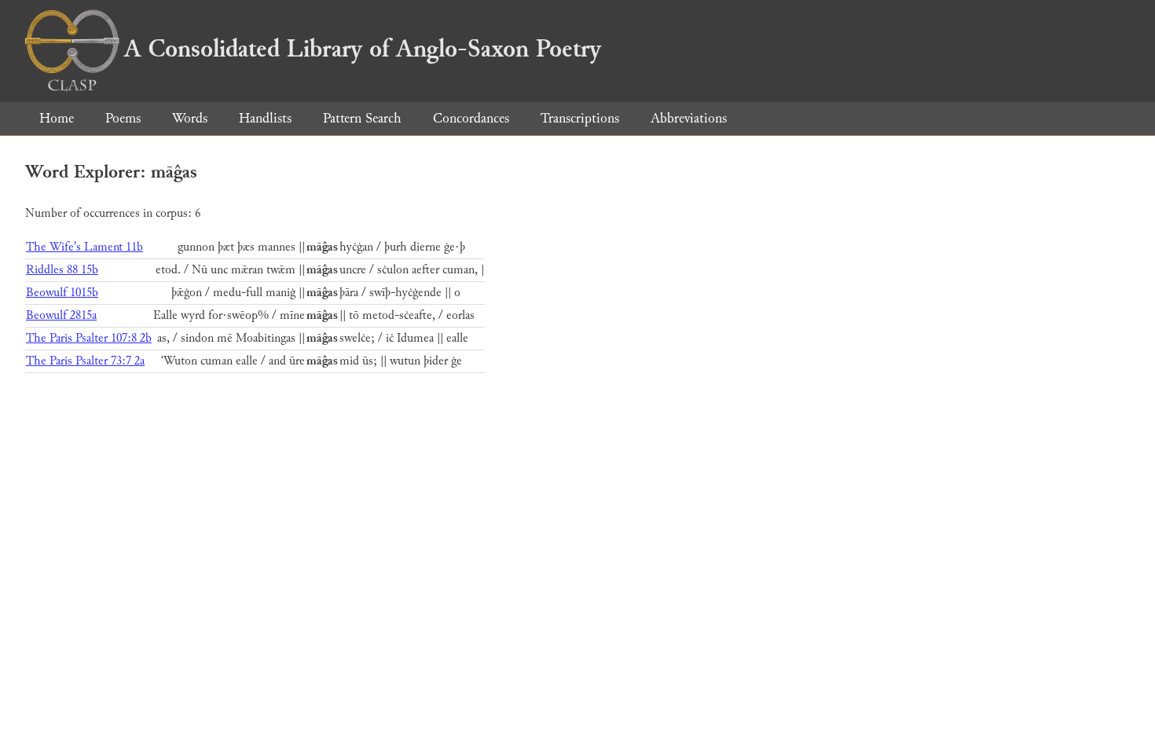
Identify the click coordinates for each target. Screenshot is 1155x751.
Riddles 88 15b (62, 270)
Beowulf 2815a (61, 315)
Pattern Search (362, 118)
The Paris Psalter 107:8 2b (89, 338)
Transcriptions (580, 118)
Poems (123, 118)
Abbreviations (689, 118)
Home (56, 118)
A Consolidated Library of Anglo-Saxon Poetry (362, 49)
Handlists (265, 118)
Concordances (471, 118)
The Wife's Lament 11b (84, 247)
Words (189, 118)
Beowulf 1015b (62, 293)
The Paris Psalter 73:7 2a (85, 361)
